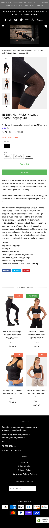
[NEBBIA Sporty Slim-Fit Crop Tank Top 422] (12, 370)
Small (8, 156)
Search (24, 462)
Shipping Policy (24, 470)
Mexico (41, 20)
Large (28, 156)
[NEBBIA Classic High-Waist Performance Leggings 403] (12, 312)
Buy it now (25, 172)
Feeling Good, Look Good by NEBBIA (19, 50)
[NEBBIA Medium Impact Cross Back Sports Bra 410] (36, 312)
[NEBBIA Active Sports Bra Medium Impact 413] (36, 370)
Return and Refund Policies (24, 474)
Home (4, 50)
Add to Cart (24, 164)
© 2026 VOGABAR (24, 502)
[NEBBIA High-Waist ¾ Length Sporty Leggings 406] (6, 69)
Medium (18, 156)
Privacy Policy (24, 466)
